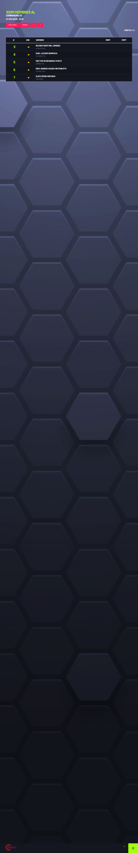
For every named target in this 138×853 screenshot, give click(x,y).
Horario (25, 25)
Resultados (12, 25)
